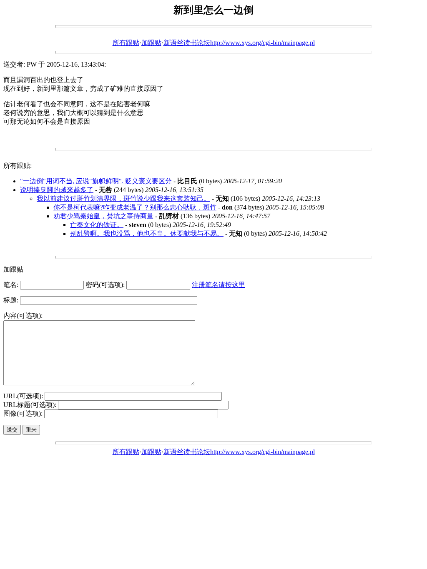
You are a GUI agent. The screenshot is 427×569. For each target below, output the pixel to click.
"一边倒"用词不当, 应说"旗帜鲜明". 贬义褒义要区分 (96, 181)
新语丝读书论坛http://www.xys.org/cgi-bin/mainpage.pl (239, 42)
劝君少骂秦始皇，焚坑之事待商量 (103, 216)
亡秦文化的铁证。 (96, 224)
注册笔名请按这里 (218, 284)
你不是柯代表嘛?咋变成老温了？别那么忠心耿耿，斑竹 (134, 207)
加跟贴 (151, 42)
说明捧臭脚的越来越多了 (56, 189)
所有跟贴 (126, 42)
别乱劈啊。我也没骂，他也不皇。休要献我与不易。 (147, 233)
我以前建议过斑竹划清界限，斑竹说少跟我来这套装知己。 (123, 198)
